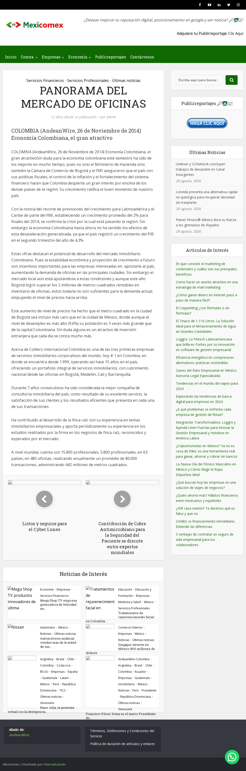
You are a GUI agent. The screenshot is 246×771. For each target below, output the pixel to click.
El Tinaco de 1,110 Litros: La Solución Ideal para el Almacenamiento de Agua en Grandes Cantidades (206, 326)
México (149, 602)
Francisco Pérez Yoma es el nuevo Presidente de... (121, 716)
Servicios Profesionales (88, 80)
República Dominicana (135, 697)
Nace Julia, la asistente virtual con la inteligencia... (41, 709)
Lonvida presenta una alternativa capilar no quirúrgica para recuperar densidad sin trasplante (207, 197)
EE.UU (44, 672)
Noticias (45, 634)
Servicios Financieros (45, 80)
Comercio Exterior (130, 627)
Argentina (46, 659)
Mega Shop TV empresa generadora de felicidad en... (58, 604)
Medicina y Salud (129, 602)
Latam (64, 678)
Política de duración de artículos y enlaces (122, 743)
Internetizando (55, 764)
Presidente (149, 690)
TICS (62, 690)
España (73, 672)
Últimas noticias (126, 80)
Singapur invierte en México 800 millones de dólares (120, 648)
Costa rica (63, 665)
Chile (70, 659)
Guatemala (49, 678)
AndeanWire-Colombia (133, 659)
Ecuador (140, 672)
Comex (27, 56)
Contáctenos (142, 56)
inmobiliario (126, 684)
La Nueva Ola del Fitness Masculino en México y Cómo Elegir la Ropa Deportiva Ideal (206, 469)
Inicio (10, 56)
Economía (77, 56)
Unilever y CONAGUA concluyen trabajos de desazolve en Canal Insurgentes (200, 169)
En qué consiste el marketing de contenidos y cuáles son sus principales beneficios (206, 269)
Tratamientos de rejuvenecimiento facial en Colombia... (120, 617)
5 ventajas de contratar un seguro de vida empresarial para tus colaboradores (205, 539)
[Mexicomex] (35, 23)
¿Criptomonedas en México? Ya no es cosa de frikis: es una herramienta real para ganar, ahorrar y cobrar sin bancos (206, 451)
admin (111, 117)
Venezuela (47, 703)
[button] (232, 757)
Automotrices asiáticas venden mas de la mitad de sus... (58, 642)
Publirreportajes (110, 56)
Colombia (47, 665)
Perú (56, 684)
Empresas (51, 56)
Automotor (47, 627)
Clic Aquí (235, 33)
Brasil (60, 659)
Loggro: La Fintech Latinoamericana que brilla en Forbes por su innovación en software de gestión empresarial (205, 344)
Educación (125, 589)
